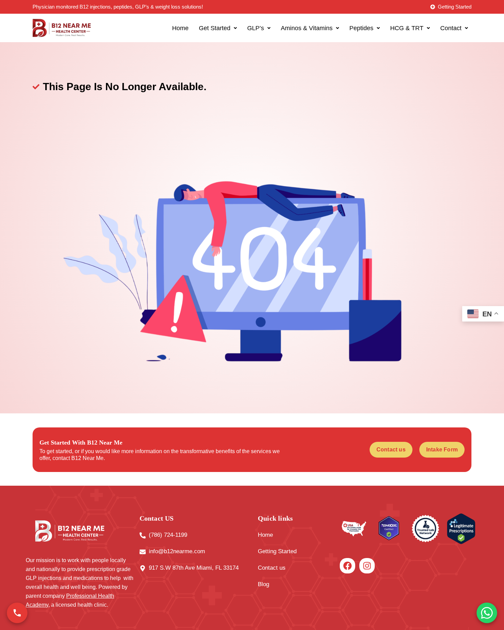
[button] (217, 28)
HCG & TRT (406, 28)
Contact (450, 28)
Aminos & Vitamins (307, 28)
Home (180, 28)
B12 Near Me (87, 458)
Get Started (214, 28)
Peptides (361, 28)
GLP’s (255, 28)
